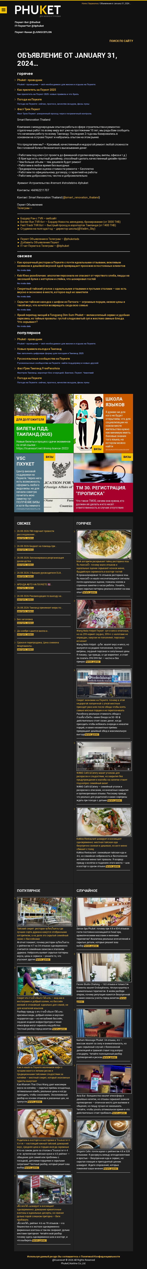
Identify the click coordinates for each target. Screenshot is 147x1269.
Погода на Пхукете (29, 99)
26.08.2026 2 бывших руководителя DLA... (39, 573)
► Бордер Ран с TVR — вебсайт (37, 218)
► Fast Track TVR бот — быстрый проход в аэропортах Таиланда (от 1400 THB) (66, 225)
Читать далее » (89, 592)
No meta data (24, 270)
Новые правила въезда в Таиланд (39, 348)
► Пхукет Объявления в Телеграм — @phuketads (48, 238)
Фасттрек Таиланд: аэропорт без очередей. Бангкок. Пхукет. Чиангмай (55, 372)
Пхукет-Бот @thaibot (27, 22)
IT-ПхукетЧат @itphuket (29, 25)
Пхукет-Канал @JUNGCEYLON (33, 32)
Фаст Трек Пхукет (28, 109)
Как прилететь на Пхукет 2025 (36, 89)
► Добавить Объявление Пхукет (38, 242)
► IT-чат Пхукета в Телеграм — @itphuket (43, 245)
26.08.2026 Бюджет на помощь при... (37, 546)
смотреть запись (25, 538)
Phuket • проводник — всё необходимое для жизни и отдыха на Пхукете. (56, 84)
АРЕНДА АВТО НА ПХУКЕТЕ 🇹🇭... (34, 584)
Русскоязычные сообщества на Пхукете (43, 358)
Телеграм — (24, 208)
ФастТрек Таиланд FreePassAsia (38, 368)
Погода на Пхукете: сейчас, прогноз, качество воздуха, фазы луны (53, 104)
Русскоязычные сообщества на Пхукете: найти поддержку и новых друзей (57, 363)
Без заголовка (25, 619)
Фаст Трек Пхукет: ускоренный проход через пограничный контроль (54, 113)
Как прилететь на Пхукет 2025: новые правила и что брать (48, 94)
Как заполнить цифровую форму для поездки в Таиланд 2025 (50, 353)
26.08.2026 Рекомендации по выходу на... (40, 596)
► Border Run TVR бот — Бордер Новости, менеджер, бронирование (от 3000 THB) (69, 221)
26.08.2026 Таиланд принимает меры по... (40, 607)
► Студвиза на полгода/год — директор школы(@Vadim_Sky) (56, 228)
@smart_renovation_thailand (81, 197)
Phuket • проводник (29, 80)
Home (84, 3)
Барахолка (93, 3)
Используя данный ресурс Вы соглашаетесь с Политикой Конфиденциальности (73, 1256)
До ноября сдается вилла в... (33, 631)
